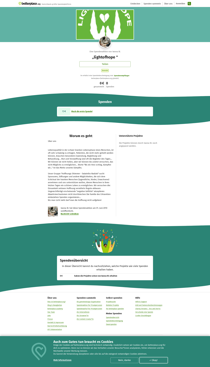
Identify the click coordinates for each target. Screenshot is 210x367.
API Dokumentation (54, 329)
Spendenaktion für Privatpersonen (89, 305)
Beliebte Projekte (112, 305)
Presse (50, 319)
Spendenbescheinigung (114, 321)
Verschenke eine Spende (144, 312)
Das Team (51, 312)
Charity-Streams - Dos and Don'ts (147, 309)
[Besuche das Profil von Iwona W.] (105, 42)
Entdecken (135, 4)
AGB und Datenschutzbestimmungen (148, 305)
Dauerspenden (111, 324)
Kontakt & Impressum (55, 322)
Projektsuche (111, 302)
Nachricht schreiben (70, 214)
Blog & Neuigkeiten (54, 305)
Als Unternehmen (83, 312)
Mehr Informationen (62, 360)
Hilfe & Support (141, 302)
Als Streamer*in (82, 316)
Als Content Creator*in (85, 319)
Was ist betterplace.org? (56, 302)
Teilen (105, 64)
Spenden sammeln (152, 4)
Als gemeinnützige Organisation (89, 302)
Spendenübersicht (112, 317)
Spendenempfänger (121, 76)
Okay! (155, 360)
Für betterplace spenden (115, 309)
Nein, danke (124, 360)
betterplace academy (55, 309)
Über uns (168, 4)
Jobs (49, 316)
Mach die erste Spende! (82, 111)
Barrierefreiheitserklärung (57, 326)
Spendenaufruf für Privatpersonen (89, 309)
